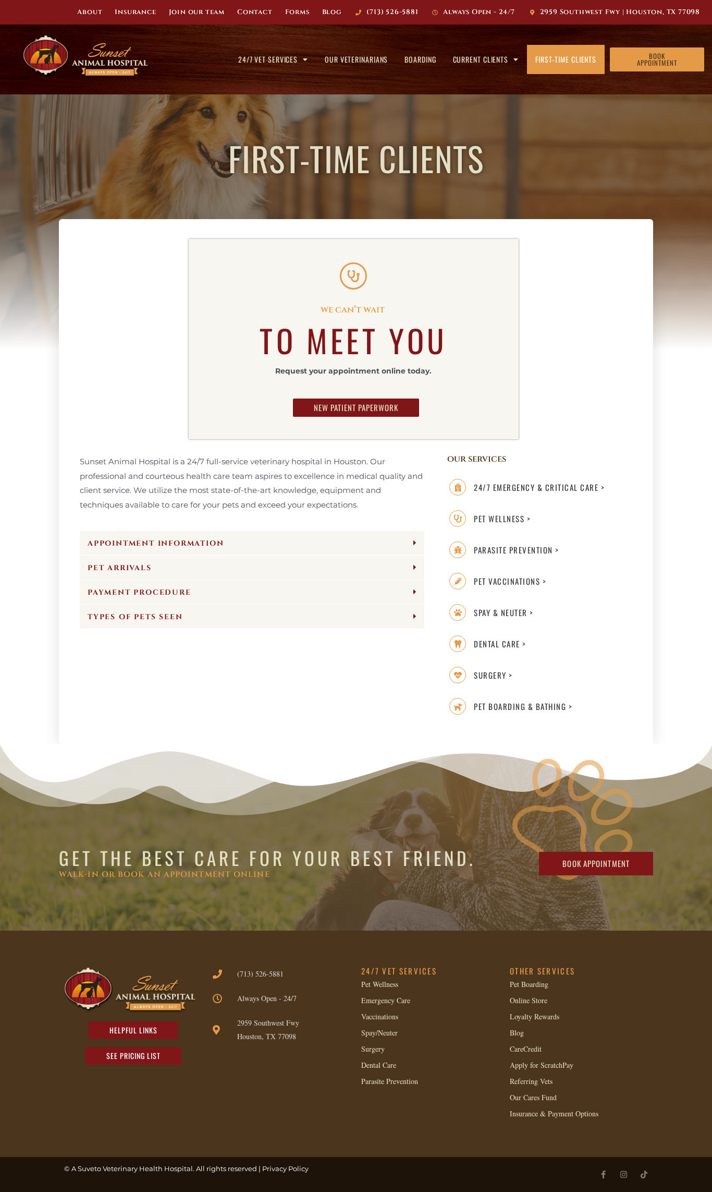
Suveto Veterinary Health (120, 1168)
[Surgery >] (457, 675)
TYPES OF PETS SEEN (135, 617)
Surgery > (493, 675)
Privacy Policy (285, 1168)
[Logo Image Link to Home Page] (89, 57)
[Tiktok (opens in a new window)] (644, 1174)
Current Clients (481, 59)
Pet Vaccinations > (510, 581)
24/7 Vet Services (268, 59)
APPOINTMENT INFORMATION (156, 543)
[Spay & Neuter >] (457, 612)
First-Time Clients (565, 59)
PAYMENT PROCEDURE (139, 592)
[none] (603, 1174)
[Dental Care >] (457, 643)
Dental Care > (500, 643)
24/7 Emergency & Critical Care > (539, 487)
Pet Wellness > (502, 518)
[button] (252, 543)
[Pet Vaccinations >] (457, 581)
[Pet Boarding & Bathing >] (457, 706)
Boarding (420, 59)
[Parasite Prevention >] (457, 549)
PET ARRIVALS (120, 568)
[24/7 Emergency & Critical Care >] (457, 487)
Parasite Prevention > (516, 550)
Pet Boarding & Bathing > (523, 706)
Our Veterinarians (356, 59)
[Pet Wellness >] (457, 518)
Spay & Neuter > (504, 612)
